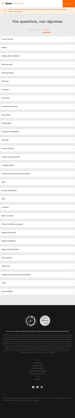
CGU (37, 376)
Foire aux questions (35, 30)
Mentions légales (37, 365)
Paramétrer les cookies (37, 373)
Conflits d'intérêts (37, 368)
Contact (37, 379)
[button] (37, 39)
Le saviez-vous (37, 362)
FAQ (37, 360)
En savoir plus (18, 11)
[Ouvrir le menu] (2, 3)
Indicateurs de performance (37, 371)
